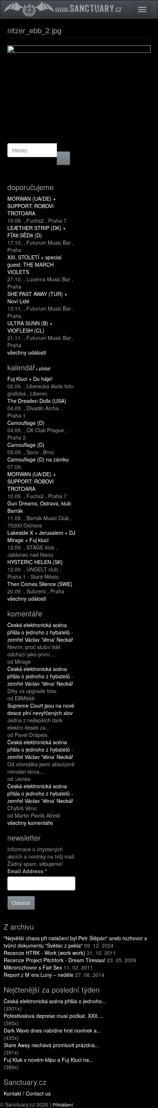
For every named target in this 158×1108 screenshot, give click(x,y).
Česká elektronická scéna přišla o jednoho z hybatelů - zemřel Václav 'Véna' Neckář (40, 632)
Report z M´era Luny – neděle (38, 974)
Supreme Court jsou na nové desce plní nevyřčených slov (40, 709)
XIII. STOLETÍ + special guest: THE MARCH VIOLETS (34, 264)
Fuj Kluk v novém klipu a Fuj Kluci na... (48, 1059)
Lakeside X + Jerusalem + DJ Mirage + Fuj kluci (41, 536)
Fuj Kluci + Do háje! (30, 378)
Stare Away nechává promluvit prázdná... (51, 1045)
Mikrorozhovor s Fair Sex (33, 967)
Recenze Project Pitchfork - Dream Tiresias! (54, 960)
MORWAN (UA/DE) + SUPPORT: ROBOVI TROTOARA (31, 206)
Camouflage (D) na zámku (38, 459)
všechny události (26, 352)
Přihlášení (63, 1104)
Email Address (27, 871)
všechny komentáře (30, 822)
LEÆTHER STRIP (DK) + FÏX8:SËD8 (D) (36, 231)
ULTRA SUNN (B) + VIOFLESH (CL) (30, 326)
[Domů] (64, 8)
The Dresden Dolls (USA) (36, 400)
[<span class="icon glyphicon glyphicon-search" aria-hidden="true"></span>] (63, 158)
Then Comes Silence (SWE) (39, 584)
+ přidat (42, 368)
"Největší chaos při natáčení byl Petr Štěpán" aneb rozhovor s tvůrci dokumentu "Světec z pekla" (75, 941)
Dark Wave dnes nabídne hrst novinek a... (52, 1030)
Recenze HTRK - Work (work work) (44, 952)
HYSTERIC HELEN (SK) (35, 562)
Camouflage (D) (25, 422)
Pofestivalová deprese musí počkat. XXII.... (53, 1015)
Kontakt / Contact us (27, 1093)
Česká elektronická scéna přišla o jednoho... (55, 1001)
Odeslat (21, 903)
